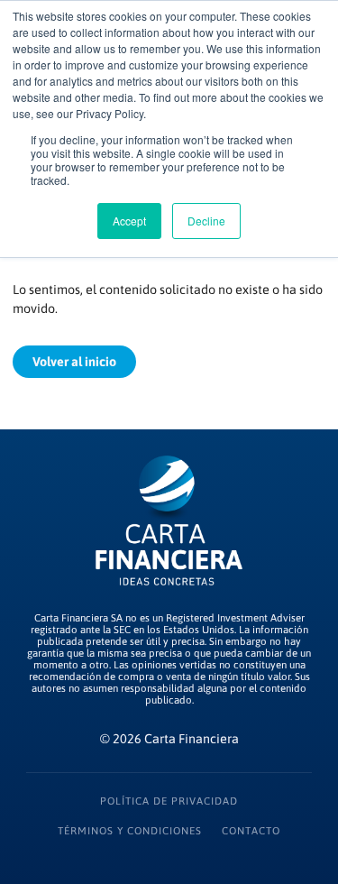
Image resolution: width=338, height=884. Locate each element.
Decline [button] (206, 220)
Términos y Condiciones (130, 830)
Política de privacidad (169, 800)
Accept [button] (129, 220)
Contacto (251, 830)
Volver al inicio (74, 362)
